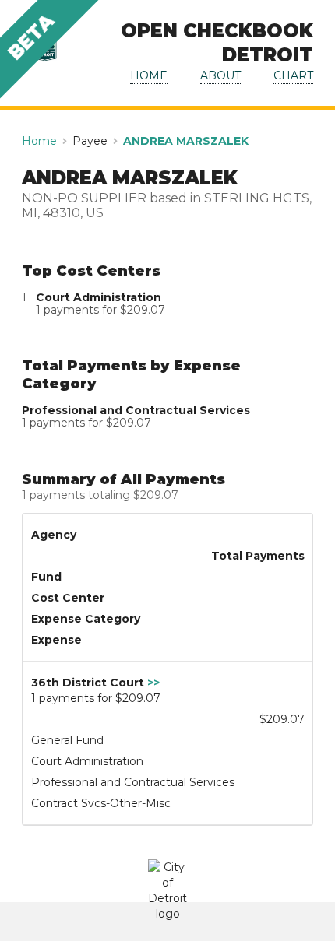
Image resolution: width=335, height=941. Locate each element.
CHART (293, 75)
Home (39, 141)
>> (153, 683)
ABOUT (220, 75)
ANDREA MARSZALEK (186, 141)
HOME (149, 75)
